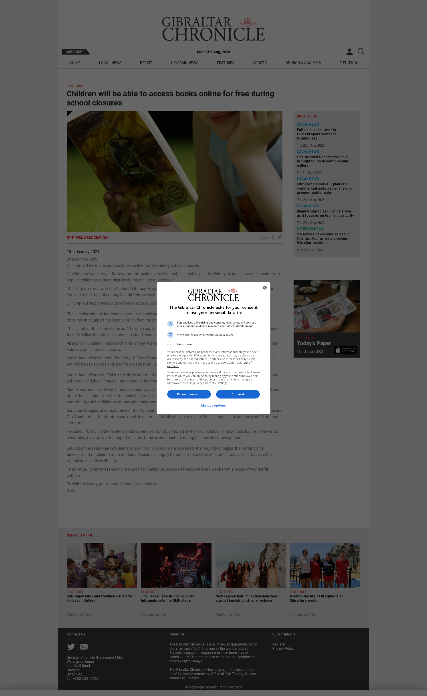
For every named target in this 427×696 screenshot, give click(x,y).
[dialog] (213, 348)
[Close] (264, 287)
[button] (213, 344)
